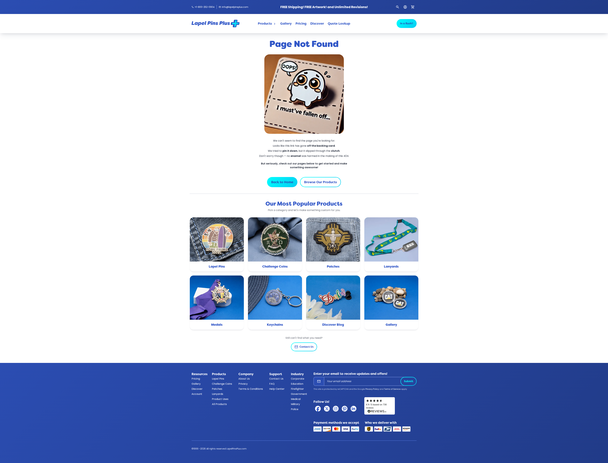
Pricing (300, 23)
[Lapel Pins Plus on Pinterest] (344, 408)
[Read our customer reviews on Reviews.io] (379, 406)
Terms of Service (392, 389)
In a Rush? (406, 23)
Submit (408, 381)
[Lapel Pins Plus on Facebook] (317, 408)
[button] (397, 7)
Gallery (286, 23)
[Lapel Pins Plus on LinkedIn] (353, 408)
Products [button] (267, 23)
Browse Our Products (320, 182)
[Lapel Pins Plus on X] (326, 408)
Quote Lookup (339, 23)
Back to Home (282, 182)
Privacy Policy (372, 389)
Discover (317, 23)
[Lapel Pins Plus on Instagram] (335, 408)
